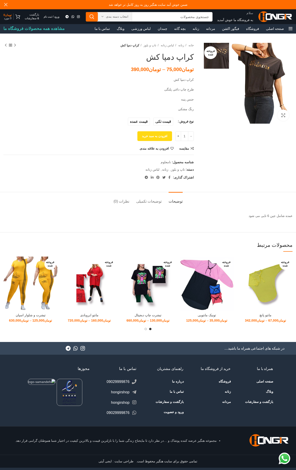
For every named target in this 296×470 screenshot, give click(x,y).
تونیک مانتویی (207, 315)
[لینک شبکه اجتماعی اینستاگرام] (78, 17)
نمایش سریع (242, 274)
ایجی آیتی (105, 461)
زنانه (180, 45)
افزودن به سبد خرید (154, 136)
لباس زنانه (167, 45)
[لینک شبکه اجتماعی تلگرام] (67, 17)
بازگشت (34, 14)
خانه (191, 45)
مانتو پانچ (265, 315)
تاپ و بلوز (149, 45)
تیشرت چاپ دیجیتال (148, 315)
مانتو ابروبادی (89, 315)
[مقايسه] (242, 264)
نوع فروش (186, 121)
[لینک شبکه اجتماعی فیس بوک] (169, 177)
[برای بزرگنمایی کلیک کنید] (283, 115)
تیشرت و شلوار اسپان (31, 315)
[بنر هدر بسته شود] (6, 4)
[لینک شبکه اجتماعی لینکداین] (152, 177)
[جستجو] (92, 17)
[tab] (176, 199)
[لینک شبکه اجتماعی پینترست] (158, 177)
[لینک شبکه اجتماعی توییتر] (164, 177)
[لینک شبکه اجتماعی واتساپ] (73, 17)
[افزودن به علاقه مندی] (242, 285)
